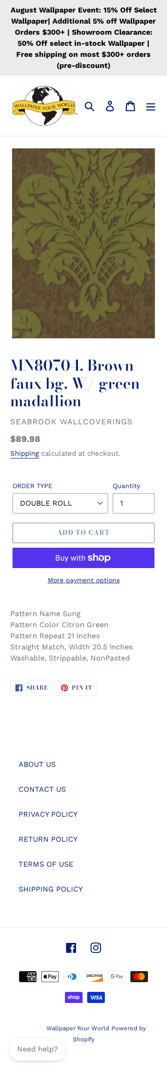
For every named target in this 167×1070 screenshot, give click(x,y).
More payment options (84, 580)
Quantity (126, 485)
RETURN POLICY (48, 839)
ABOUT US (37, 764)
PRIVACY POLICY (48, 814)
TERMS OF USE (46, 864)
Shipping (24, 453)
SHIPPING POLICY (51, 889)
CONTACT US (42, 789)
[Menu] (151, 106)
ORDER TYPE (32, 485)
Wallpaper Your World (77, 1028)
